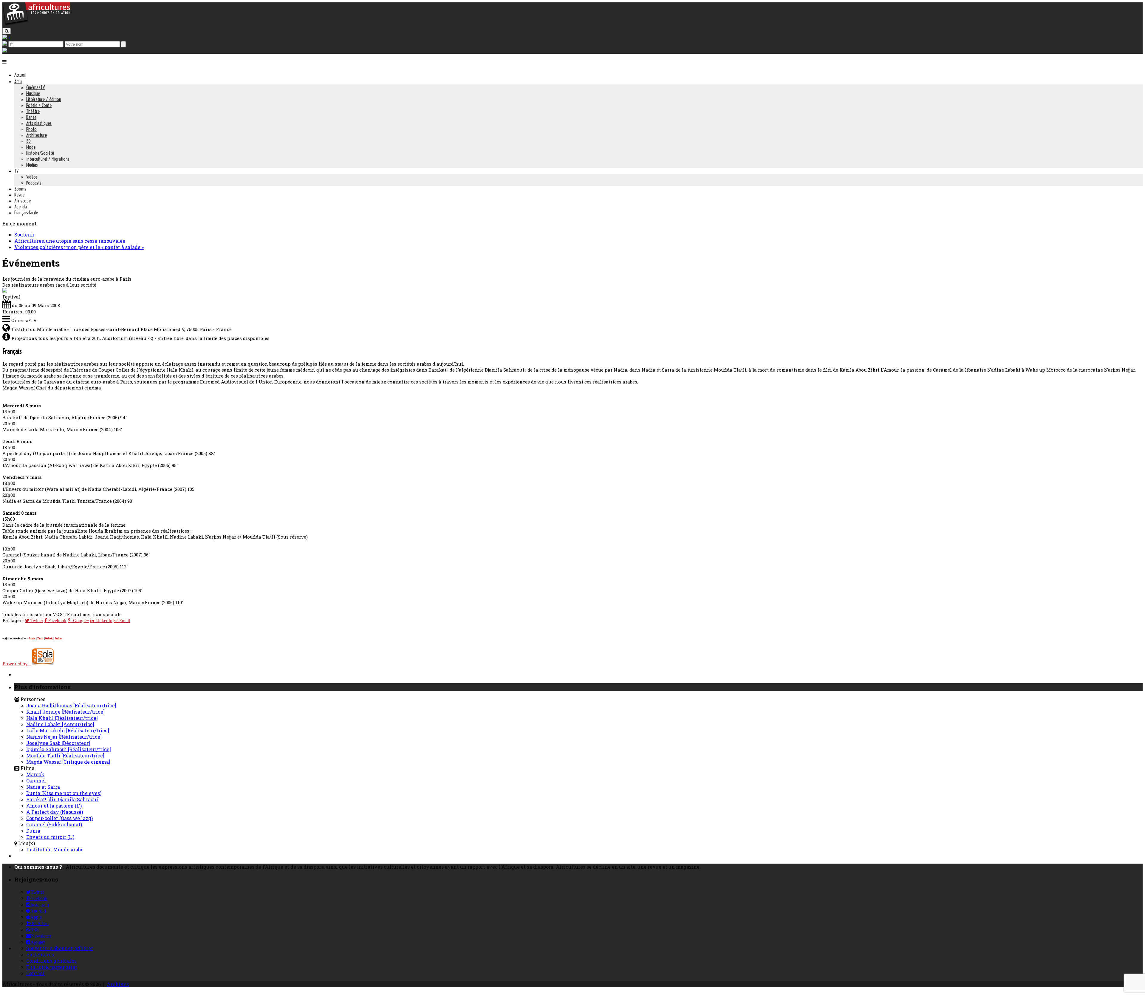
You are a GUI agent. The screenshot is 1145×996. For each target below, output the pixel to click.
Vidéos (32, 177)
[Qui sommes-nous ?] (4, 50)
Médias (32, 165)
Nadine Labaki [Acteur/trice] (60, 724)
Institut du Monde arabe (54, 849)
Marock (35, 774)
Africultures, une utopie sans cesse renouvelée (69, 241)
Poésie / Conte (39, 105)
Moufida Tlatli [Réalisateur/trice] (65, 755)
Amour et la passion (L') (54, 805)
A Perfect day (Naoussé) (54, 812)
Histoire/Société (40, 153)
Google (32, 638)
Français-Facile (26, 213)
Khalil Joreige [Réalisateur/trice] (65, 712)
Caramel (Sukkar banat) (54, 824)
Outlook (49, 638)
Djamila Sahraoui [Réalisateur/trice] (68, 749)
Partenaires (40, 954)
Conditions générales (51, 961)
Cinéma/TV (35, 87)
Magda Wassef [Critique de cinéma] (68, 762)
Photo (31, 129)
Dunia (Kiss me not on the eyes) (63, 793)
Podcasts (33, 183)
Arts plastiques (39, 123)
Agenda (20, 207)
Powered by (16, 663)
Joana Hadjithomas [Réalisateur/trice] (71, 705)
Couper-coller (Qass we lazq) (59, 818)
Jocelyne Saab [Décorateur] (58, 743)
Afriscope (22, 201)
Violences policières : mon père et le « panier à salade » (79, 247)
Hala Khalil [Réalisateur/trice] (62, 718)
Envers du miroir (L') (50, 837)
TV (16, 171)
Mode (30, 147)
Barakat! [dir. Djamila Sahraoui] (63, 799)
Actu (18, 81)
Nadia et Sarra (43, 787)
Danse (31, 117)
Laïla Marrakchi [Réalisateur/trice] (67, 730)
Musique (33, 93)
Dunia (33, 831)
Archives (118, 984)
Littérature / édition (43, 99)
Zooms (20, 189)
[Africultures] (36, 24)
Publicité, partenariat (51, 967)
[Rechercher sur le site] (6, 31)
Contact (35, 973)
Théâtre (33, 111)
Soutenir (24, 234)
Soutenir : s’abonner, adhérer (59, 948)
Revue (19, 195)
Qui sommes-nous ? (38, 867)
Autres (58, 638)
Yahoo (40, 638)
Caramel (36, 780)
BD (28, 141)
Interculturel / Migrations (47, 159)
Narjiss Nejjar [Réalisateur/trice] (64, 737)
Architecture (36, 135)
